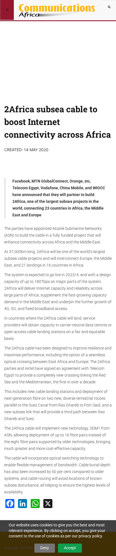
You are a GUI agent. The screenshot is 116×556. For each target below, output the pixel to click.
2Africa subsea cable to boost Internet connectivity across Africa (57, 122)
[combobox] (109, 7)
